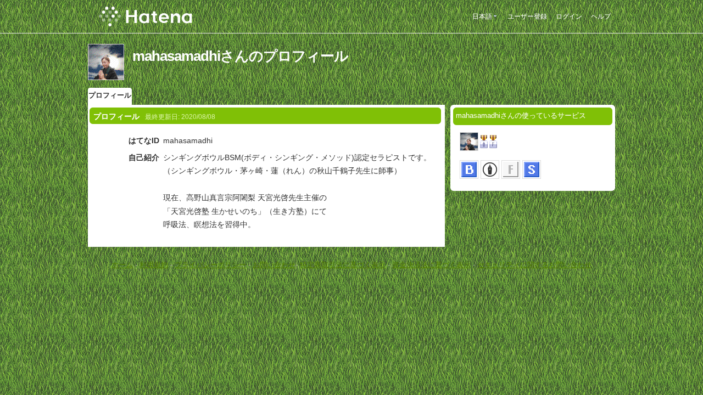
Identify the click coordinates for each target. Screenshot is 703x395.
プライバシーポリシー (210, 265)
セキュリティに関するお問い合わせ (534, 265)
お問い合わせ (274, 265)
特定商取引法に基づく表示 (343, 265)
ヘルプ (601, 16)
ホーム (122, 265)
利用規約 (154, 265)
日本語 (482, 16)
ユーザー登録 (527, 16)
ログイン (569, 16)
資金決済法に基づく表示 (431, 265)
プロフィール (109, 95)
